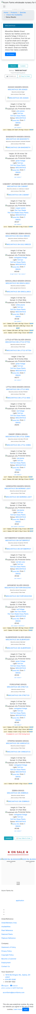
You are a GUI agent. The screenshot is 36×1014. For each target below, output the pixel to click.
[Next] (19, 883)
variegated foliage (20, 257)
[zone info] (15, 120)
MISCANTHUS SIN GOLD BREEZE (17, 236)
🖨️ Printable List (11, 76)
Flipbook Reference (8, 938)
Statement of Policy (8, 947)
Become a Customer (8, 959)
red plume (20, 458)
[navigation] (18, 15)
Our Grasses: (10, 54)
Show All (13, 66)
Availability (9, 838)
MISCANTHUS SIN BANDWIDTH (17, 139)
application (20, 900)
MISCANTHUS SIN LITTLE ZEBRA (18, 437)
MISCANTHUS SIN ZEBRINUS (17, 793)
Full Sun (20, 113)
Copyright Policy (7, 955)
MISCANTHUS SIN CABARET (17, 186)
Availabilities (5, 926)
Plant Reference (7, 930)
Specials (23, 12)
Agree (25, 1009)
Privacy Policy (6, 951)
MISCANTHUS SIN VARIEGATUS (17, 743)
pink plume (20, 111)
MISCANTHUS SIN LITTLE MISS (17, 389)
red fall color (20, 562)
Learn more (18, 1009)
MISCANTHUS (21, 118)
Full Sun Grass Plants (18, 116)
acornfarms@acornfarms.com (13, 992)
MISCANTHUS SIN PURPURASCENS (18, 588)
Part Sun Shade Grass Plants (18, 213)
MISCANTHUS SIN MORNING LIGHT (18, 488)
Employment (6, 963)
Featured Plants (7, 934)
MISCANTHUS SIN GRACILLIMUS (18, 283)
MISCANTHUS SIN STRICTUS (17, 687)
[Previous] (17, 883)
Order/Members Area (9, 923)
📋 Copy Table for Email (23, 838)
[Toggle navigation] (4, 6)
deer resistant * (18, 127)
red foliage (20, 411)
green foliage (20, 161)
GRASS (18, 123)
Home (6, 12)
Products (14, 12)
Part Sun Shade (20, 210)
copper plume (20, 208)
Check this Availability (14, 15)
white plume (20, 305)
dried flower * (22, 526)
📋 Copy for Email (24, 76)
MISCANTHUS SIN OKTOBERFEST (17, 540)
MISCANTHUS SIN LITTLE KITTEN (17, 342)
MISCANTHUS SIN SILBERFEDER (17, 639)
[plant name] (18, 99)
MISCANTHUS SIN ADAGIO (17, 89)
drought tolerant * (14, 274)
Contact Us (5, 966)
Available (22, 66)
